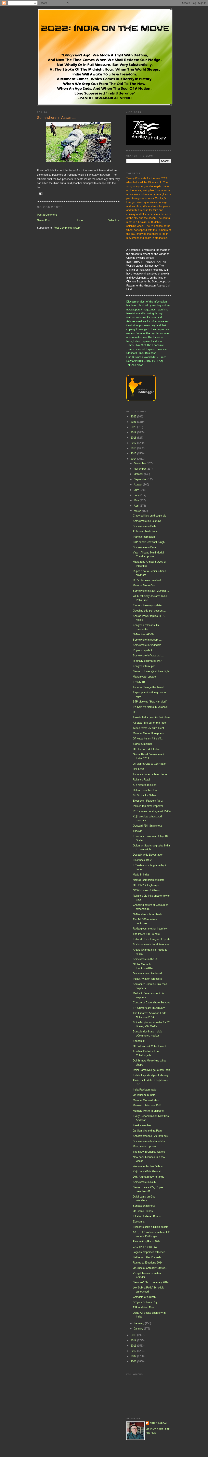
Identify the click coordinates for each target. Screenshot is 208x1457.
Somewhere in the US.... (147, 959)
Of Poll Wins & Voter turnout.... (151, 1046)
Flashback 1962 (142, 859)
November (140, 468)
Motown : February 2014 (147, 1105)
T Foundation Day (143, 1307)
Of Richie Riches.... (144, 1211)
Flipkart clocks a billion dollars (150, 1226)
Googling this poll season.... (149, 610)
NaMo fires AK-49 (143, 634)
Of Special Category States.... (150, 1267)
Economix (139, 1040)
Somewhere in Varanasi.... (148, 655)
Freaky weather (142, 1125)
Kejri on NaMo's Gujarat (147, 1171)
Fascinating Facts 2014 (146, 1241)
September (140, 479)
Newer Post (44, 220)
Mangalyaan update (144, 676)
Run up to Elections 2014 (147, 1262)
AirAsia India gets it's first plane (151, 717)
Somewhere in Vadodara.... (149, 644)
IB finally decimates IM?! (147, 660)
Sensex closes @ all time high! (151, 671)
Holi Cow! (138, 769)
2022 (134, 416)
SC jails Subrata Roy (145, 1302)
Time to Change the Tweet (148, 687)
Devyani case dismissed (147, 973)
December (140, 463)
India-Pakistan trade (144, 1089)
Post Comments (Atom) (67, 227)
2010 (134, 1350)
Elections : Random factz (148, 800)
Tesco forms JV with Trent (148, 728)
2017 (134, 442)
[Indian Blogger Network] (141, 400)
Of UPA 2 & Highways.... (147, 885)
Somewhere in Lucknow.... (148, 520)
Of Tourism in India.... (145, 1094)
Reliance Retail (142, 779)
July (137, 489)
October (139, 474)
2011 (134, 1345)
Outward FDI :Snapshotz (147, 825)
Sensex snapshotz (144, 1205)
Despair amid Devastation (148, 854)
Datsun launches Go (145, 790)
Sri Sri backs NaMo (144, 795)
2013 (134, 1335)
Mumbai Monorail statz (146, 1100)
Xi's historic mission (144, 784)
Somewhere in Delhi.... (146, 526)
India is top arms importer (148, 805)
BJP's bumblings (143, 743)
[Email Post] (40, 193)
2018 (134, 437)
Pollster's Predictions (145, 531)
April (137, 505)
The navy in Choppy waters (149, 1151)
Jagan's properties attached (149, 1252)
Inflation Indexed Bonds (147, 1216)
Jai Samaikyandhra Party (147, 1130)
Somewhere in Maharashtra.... (150, 1141)
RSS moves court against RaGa (152, 811)
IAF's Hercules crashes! (147, 580)
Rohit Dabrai (158, 1423)
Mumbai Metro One (144, 585)
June (137, 495)
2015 (134, 453)
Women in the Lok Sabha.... (149, 1166)
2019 (134, 432)
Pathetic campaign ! (144, 536)
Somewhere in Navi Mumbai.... (151, 590)
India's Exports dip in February (151, 1075)
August (138, 484)
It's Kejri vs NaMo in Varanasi (150, 706)
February (139, 1323)
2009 (134, 1356)
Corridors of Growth (144, 1296)
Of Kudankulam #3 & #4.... (148, 738)
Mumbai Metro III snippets (148, 733)
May (137, 500)
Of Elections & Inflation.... (148, 749)
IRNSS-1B (139, 681)
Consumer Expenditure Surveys (151, 1002)
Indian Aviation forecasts (147, 978)
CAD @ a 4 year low (145, 1246)
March (138, 510)
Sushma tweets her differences (151, 944)
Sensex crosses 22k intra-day (150, 1135)
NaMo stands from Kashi (147, 914)
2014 (134, 458)
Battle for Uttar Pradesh (147, 1257)
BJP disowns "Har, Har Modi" (150, 701)
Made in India (141, 874)
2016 (134, 448)
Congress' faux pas (144, 666)
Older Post (114, 220)
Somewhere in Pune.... (146, 547)
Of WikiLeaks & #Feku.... (148, 890)
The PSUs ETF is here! (146, 933)
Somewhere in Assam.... (147, 639)
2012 (134, 1340)
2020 (134, 427)
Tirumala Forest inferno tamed (150, 774)
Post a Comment (47, 214)
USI (135, 712)
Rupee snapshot (142, 650)
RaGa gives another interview (150, 928)
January (139, 1328)
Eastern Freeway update (147, 605)
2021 (134, 421)
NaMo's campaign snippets (149, 879)
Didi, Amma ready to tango (148, 1176)
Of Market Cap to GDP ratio (149, 763)
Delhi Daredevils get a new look (151, 1069)
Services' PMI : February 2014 (151, 1282)
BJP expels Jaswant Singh (149, 542)
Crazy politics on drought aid (149, 515)
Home (79, 220)
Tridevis (137, 830)
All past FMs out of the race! (150, 722)
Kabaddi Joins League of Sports (151, 939)
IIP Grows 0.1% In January (149, 1007)
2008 (134, 1361)
